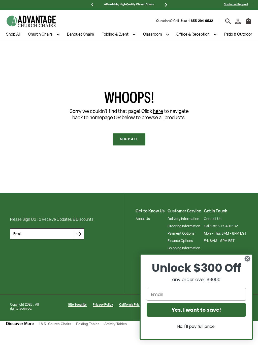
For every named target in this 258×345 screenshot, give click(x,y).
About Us (143, 219)
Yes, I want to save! (196, 309)
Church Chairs (40, 35)
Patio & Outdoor (238, 35)
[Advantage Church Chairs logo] (31, 21)
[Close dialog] (247, 259)
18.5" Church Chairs (55, 324)
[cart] (248, 24)
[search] (228, 21)
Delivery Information (183, 219)
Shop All (13, 35)
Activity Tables (115, 324)
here (158, 111)
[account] (238, 21)
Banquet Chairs (80, 35)
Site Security (77, 304)
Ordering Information (184, 226)
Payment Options (181, 234)
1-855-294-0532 (200, 21)
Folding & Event (115, 35)
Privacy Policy (103, 304)
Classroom (152, 35)
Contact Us (212, 219)
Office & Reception (193, 35)
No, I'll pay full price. (196, 326)
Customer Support (236, 4)
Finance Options (180, 241)
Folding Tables (87, 324)
